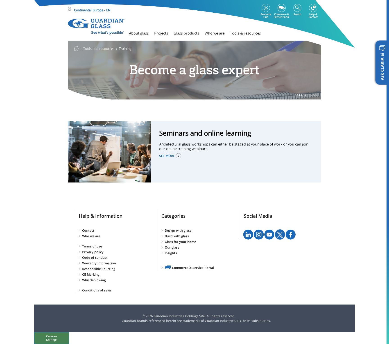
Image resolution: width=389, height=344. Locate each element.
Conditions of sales (97, 290)
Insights (171, 253)
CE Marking (91, 274)
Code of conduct (95, 257)
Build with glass (177, 236)
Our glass (172, 247)
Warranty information (99, 263)
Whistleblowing (94, 280)
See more (167, 156)
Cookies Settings (51, 338)
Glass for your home (180, 242)
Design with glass (178, 230)
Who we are (91, 236)
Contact (88, 230)
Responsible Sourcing (98, 269)
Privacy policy (93, 252)
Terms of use (92, 246)
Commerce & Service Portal (193, 268)
